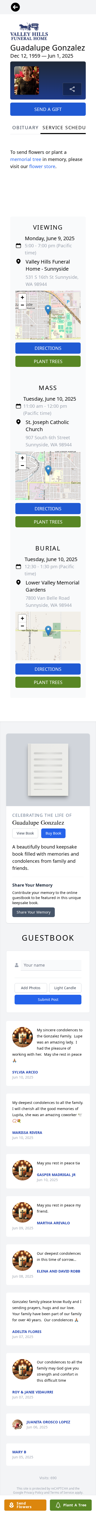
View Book (25, 833)
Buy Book (53, 833)
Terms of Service (62, 1492)
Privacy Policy (33, 1492)
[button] (48, 310)
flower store (42, 166)
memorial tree (25, 159)
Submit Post (48, 999)
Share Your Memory (33, 912)
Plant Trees (48, 361)
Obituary (25, 127)
